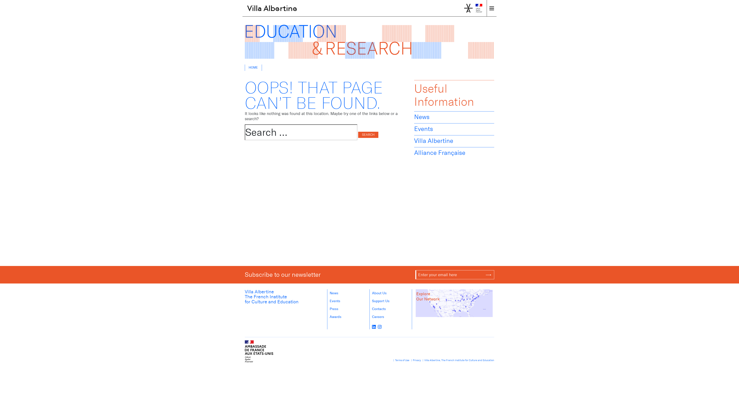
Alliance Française (439, 152)
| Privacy (415, 360)
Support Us (381, 301)
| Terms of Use (400, 360)
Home (253, 67)
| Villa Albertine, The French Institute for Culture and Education (457, 360)
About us (379, 293)
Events (423, 128)
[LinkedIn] (374, 327)
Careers (378, 317)
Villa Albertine (272, 8)
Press (334, 309)
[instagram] (380, 327)
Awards (335, 317)
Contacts (379, 309)
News (422, 116)
